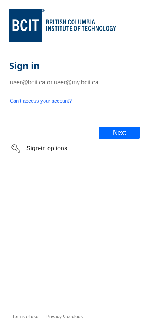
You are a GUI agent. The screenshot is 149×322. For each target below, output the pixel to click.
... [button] (95, 315)
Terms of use (25, 316)
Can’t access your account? (41, 101)
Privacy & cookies (64, 316)
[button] (74, 148)
